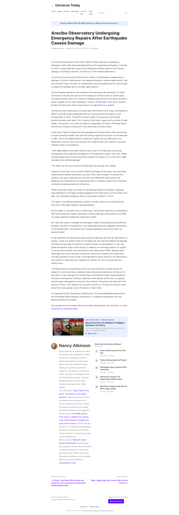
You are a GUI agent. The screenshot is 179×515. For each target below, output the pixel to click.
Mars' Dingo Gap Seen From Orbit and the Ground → (109, 481)
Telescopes (94, 48)
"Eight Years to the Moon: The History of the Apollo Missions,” (74, 393)
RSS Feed (91, 12)
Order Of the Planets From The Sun (112, 351)
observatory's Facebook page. (64, 309)
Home (53, 11)
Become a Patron (116, 501)
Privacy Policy (94, 507)
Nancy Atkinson (58, 48)
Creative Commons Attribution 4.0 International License (97, 510)
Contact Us (84, 507)
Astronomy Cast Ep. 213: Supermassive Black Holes (111, 378)
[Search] (126, 13)
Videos (59, 11)
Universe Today (67, 5)
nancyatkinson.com (67, 463)
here (108, 305)
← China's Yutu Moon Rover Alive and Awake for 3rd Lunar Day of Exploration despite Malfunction (68, 482)
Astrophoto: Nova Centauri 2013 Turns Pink (113, 368)
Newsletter (75, 11)
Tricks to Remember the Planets (113, 360)
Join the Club (83, 12)
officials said (100, 102)
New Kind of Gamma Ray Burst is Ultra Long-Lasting (113, 387)
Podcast (66, 11)
